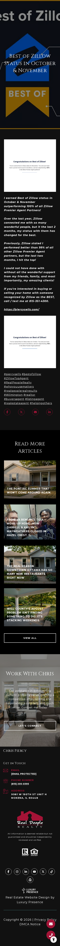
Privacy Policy (45, 919)
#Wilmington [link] (13, 394)
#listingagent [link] (34, 399)
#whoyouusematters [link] (19, 386)
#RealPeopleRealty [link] (18, 382)
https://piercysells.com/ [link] (21, 309)
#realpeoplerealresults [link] (20, 390)
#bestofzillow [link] (31, 374)
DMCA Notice (30, 924)
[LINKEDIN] (26, 871)
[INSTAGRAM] (17, 871)
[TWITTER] (43, 871)
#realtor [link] (29, 394)
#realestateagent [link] (16, 403)
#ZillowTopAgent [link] (16, 378)
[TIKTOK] (51, 871)
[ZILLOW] (30, 879)
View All (30, 638)
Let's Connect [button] (30, 725)
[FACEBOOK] (8, 871)
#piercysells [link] (12, 374)
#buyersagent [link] (14, 399)
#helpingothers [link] (41, 403)
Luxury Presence (30, 902)
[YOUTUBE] (34, 871)
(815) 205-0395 (20, 783)
